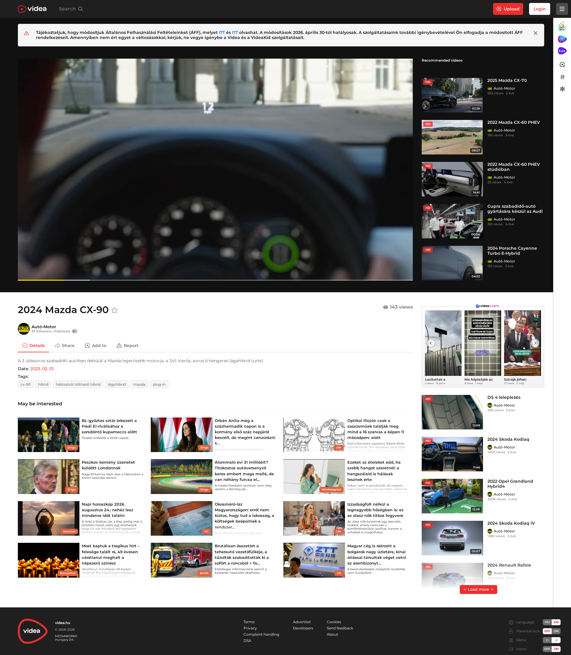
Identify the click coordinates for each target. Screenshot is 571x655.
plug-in (159, 384)
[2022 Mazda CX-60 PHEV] (452, 137)
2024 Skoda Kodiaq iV (511, 523)
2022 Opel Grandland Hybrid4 (510, 484)
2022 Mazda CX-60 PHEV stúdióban (513, 167)
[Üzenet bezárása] (535, 33)
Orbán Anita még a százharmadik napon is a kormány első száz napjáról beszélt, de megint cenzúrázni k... (245, 432)
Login (540, 9)
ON (556, 631)
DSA (247, 640)
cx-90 (26, 384)
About (332, 634)
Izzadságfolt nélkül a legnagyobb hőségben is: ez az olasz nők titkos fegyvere (375, 510)
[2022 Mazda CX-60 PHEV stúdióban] (452, 179)
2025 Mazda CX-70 (507, 80)
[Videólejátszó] (215, 169)
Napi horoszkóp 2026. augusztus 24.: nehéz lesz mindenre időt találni (107, 510)
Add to (99, 345)
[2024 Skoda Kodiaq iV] (452, 538)
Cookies (334, 622)
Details (37, 345)
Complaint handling (261, 634)
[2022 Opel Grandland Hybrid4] (452, 496)
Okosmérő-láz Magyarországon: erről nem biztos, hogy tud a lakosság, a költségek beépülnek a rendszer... (244, 515)
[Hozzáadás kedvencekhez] (114, 310)
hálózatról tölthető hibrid (78, 384)
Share (68, 345)
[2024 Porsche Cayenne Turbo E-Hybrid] (452, 263)
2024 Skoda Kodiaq (508, 439)
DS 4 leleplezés (503, 397)
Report (131, 345)
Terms (249, 622)
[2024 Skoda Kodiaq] (452, 454)
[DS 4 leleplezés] (452, 412)
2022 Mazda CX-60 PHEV (513, 122)
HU (547, 622)
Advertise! (302, 622)
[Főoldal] (32, 9)
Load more (478, 589)
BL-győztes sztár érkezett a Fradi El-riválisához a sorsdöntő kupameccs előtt (109, 426)
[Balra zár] (547, 640)
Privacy (250, 628)
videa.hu (62, 622)
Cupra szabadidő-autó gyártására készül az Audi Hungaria (515, 211)
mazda (139, 384)
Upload (512, 9)
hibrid (43, 384)
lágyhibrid (117, 384)
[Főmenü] (562, 9)
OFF (547, 649)
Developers (303, 628)
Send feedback (340, 628)
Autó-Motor (504, 88)
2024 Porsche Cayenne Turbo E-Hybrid (512, 251)
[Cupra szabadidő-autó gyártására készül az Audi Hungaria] (452, 221)
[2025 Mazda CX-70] (452, 95)
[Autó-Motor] (489, 88)
